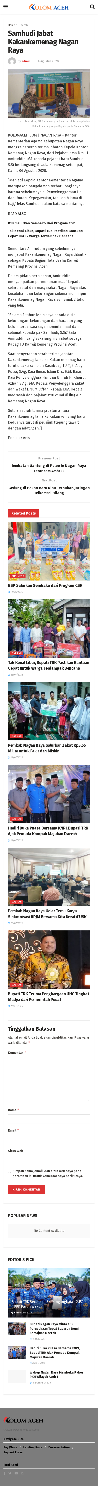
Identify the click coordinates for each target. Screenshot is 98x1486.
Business (18, 576)
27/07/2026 (16, 1006)
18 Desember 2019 (41, 1382)
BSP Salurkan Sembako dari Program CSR (41, 223)
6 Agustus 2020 (48, 61)
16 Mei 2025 (38, 1339)
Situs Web (15, 1151)
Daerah (23, 25)
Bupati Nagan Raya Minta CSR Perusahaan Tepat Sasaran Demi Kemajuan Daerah (54, 1328)
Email (13, 1130)
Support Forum (13, 1452)
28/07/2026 (16, 674)
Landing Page (32, 1447)
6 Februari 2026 (22, 1312)
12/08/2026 (16, 592)
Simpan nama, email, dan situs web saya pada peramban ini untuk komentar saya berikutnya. (48, 1173)
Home (11, 25)
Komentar (17, 1052)
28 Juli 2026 (38, 1363)
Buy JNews (10, 1447)
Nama (13, 1110)
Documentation (59, 1447)
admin (26, 61)
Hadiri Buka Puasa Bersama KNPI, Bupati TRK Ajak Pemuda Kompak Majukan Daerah (55, 1352)
